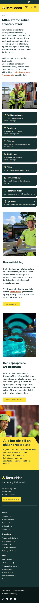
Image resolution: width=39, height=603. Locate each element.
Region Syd (6, 529)
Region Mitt (6, 523)
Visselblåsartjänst (8, 576)
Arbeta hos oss (7, 563)
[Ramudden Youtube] (15, 600)
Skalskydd (5, 544)
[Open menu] (35, 7)
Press (4, 579)
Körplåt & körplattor (9, 548)
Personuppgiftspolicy (9, 594)
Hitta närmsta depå (10, 499)
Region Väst (6, 526)
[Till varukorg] (27, 7)
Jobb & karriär (7, 560)
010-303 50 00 (9, 494)
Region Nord (6, 516)
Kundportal (33, 2)
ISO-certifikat (6, 572)
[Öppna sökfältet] (32, 7)
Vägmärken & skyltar (9, 538)
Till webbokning (10, 304)
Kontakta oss (15, 291)
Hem (3, 15)
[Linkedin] (11, 600)
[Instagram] (3, 600)
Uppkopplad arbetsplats (13, 400)
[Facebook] (7, 600)
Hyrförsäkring (7, 569)
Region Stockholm (8, 520)
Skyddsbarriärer (7, 541)
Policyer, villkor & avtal (10, 566)
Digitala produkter (8, 551)
